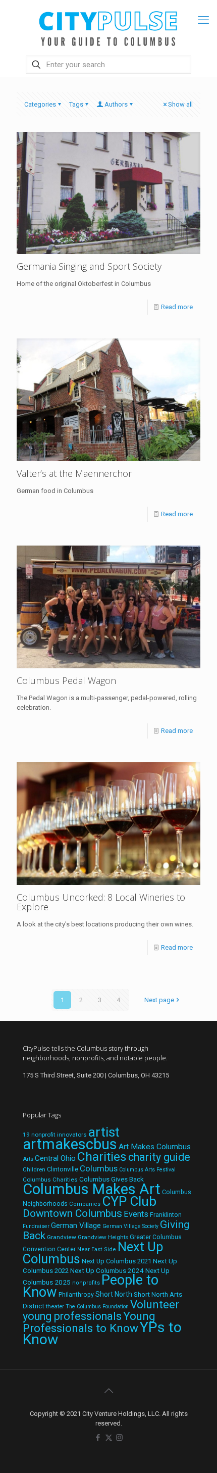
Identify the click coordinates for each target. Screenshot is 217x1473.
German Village (76, 1225)
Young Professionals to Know (89, 1322)
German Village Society (130, 1226)
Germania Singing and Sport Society (89, 266)
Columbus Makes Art (91, 1189)
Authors (116, 104)
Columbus (99, 1168)
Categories (40, 104)
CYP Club (129, 1201)
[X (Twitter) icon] (109, 1437)
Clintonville (62, 1169)
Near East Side (96, 1249)
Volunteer (154, 1304)
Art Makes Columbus (155, 1146)
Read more (177, 307)
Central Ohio (55, 1158)
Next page (159, 1000)
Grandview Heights (103, 1237)
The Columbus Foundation (97, 1306)
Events (136, 1214)
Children (34, 1169)
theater (55, 1306)
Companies (84, 1204)
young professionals (72, 1316)
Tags (76, 104)
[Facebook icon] (98, 1437)
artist (104, 1132)
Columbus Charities (50, 1179)
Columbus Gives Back (111, 1179)
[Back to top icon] (108, 1390)
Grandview (61, 1237)
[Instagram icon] (119, 1437)
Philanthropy (76, 1294)
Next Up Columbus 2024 (107, 1270)
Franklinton (166, 1214)
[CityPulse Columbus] (108, 26)
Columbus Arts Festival (147, 1169)
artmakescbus (70, 1144)
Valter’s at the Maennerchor (74, 473)
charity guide (159, 1157)
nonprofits (86, 1283)
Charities (102, 1156)
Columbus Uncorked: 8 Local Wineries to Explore (101, 902)
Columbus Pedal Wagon (66, 680)
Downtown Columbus (72, 1213)
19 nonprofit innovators (55, 1134)
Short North (113, 1294)
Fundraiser (36, 1226)
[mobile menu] (203, 20)
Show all (180, 104)
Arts (28, 1158)
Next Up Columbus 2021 (116, 1261)
